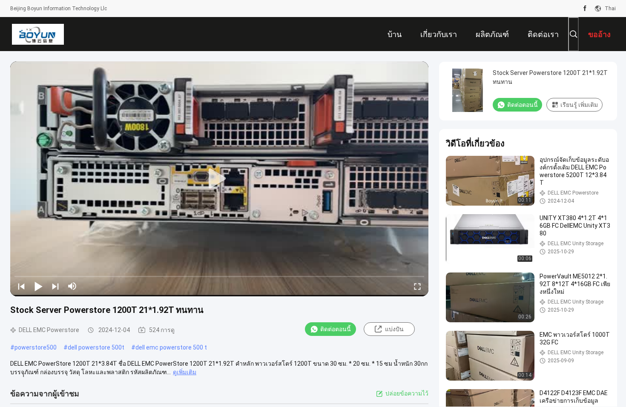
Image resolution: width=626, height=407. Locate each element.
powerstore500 (35, 347)
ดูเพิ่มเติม (184, 372)
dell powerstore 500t (96, 347)
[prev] (21, 286)
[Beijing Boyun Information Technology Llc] (37, 34)
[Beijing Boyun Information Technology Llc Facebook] (585, 8)
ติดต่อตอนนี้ (335, 329)
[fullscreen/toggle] (417, 286)
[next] (55, 286)
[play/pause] (38, 286)
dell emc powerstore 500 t (171, 347)
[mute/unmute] (72, 286)
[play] (219, 178)
